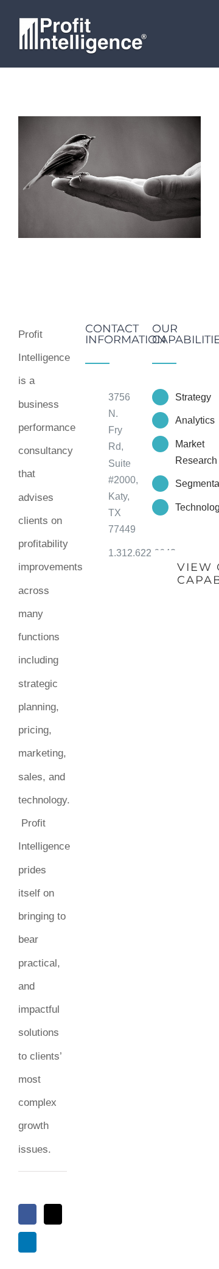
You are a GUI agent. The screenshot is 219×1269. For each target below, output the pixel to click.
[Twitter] (53, 1214)
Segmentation (188, 483)
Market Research (188, 452)
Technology (188, 507)
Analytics (188, 420)
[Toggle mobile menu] (196, 25)
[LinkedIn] (27, 1242)
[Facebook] (27, 1214)
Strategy (188, 397)
